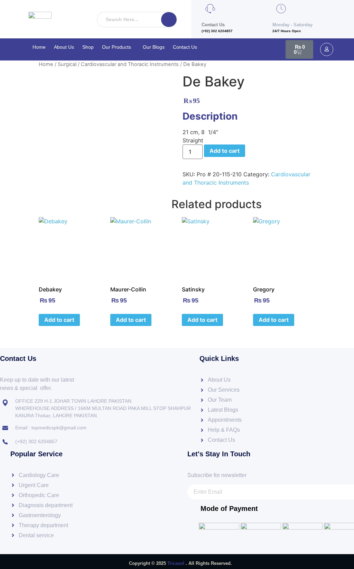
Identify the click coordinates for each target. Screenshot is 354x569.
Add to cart (224, 150)
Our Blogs (154, 47)
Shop (88, 47)
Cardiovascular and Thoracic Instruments (130, 64)
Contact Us (185, 47)
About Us (64, 47)
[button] (118, 47)
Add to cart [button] (59, 319)
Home (39, 47)
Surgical (67, 64)
